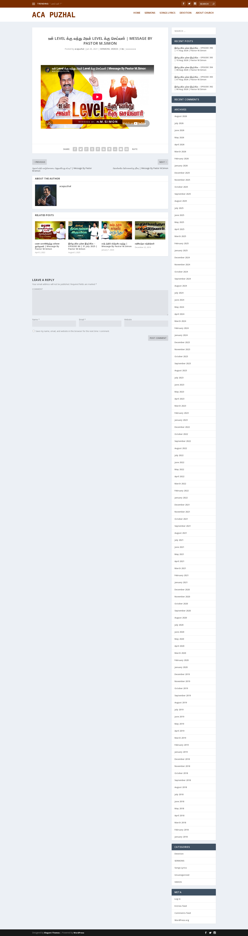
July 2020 (179, 624)
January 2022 (181, 497)
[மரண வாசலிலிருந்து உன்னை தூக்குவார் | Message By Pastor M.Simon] (50, 230)
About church (205, 13)
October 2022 (181, 434)
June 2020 (179, 632)
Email (82, 319)
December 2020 (182, 589)
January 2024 (181, 335)
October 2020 (181, 603)
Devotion (185, 13)
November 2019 (182, 681)
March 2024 (180, 321)
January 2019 (181, 752)
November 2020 (182, 596)
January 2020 (181, 667)
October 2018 (181, 773)
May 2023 (179, 391)
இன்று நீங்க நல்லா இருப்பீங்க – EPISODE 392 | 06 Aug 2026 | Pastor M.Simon (194, 88)
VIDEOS (114, 49)
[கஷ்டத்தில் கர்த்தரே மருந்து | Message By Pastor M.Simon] (117, 230)
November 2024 (182, 264)
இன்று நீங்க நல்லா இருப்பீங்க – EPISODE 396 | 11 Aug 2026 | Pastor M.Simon (194, 49)
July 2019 (179, 709)
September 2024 (183, 278)
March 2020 (180, 653)
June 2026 (179, 130)
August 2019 (181, 702)
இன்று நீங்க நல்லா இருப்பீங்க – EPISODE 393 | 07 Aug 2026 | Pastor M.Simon (194, 78)
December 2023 (182, 342)
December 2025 (182, 172)
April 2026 (179, 144)
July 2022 (179, 455)
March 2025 (180, 236)
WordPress (79, 932)
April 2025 (179, 229)
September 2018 (183, 780)
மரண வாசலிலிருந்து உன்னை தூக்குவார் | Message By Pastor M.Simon (47, 246)
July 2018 (179, 794)
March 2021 (180, 568)
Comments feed (183, 913)
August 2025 (181, 201)
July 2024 (179, 292)
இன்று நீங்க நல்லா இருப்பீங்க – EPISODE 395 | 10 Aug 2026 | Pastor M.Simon (194, 58)
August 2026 (181, 116)
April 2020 (179, 646)
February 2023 (182, 413)
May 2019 (179, 723)
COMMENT (37, 289)
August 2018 (181, 787)
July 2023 (179, 377)
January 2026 (181, 165)
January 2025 (181, 250)
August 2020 (181, 617)
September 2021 (183, 526)
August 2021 (181, 533)
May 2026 (179, 137)
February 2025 (182, 243)
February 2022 (182, 490)
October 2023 (181, 356)
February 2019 (182, 744)
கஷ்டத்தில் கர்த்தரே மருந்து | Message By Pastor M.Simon (117, 244)
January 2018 (181, 836)
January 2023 (181, 420)
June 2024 (179, 299)
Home (136, 13)
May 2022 (179, 469)
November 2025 (182, 179)
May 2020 (179, 639)
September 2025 (183, 194)
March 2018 (180, 822)
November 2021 (182, 511)
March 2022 (180, 483)
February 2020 (182, 660)
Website (128, 319)
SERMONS (105, 49)
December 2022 (182, 427)
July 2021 (179, 540)
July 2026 (179, 123)
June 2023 (179, 384)
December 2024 (182, 257)
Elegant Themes (52, 932)
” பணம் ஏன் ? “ (56, 3)
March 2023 (180, 405)
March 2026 (180, 151)
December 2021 (182, 504)
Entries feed (181, 906)
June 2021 (179, 547)
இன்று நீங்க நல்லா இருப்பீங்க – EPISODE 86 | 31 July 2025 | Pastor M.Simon (82, 246)
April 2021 (179, 561)
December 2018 (182, 759)
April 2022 (179, 476)
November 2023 (182, 349)
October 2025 (181, 186)
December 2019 (182, 674)
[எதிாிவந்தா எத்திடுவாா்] (150, 230)
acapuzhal (79, 49)
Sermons (150, 13)
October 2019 (181, 688)
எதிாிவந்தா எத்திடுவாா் (145, 243)
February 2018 (182, 829)
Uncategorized (182, 875)
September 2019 (183, 695)
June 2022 (179, 462)
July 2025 (179, 208)
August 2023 (181, 370)
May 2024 (179, 307)
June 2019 (179, 716)
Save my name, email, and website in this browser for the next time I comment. (73, 331)
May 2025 (179, 222)
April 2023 (179, 398)
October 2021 (181, 519)
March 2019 (180, 737)
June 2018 (179, 801)
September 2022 (183, 441)
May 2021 (179, 554)
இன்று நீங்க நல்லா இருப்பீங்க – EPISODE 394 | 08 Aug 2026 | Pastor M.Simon (194, 68)
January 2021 (181, 582)
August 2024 (181, 285)
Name (36, 319)
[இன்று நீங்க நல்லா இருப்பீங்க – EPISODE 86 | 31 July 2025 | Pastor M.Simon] (83, 230)
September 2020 (183, 610)
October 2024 (181, 271)
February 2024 (182, 328)
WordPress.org (182, 920)
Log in (178, 899)
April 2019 (179, 730)
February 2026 (182, 158)
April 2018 (179, 815)
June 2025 (179, 215)
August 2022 (181, 448)
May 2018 (179, 808)
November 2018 (182, 766)
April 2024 (179, 314)
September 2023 (183, 363)
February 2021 (182, 575)
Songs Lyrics (167, 13)
